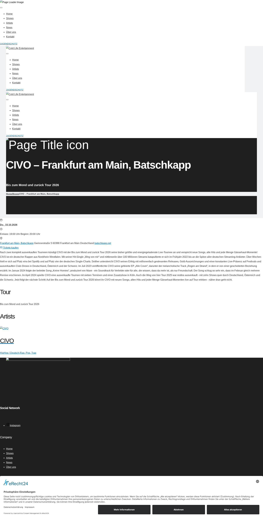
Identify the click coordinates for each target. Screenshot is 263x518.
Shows (10, 18)
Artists (9, 23)
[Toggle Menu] (1, 7)
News (9, 27)
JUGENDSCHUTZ (8, 44)
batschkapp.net (103, 243)
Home (9, 13)
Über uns (11, 32)
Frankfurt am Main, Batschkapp (16, 243)
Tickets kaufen (10, 247)
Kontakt (10, 36)
